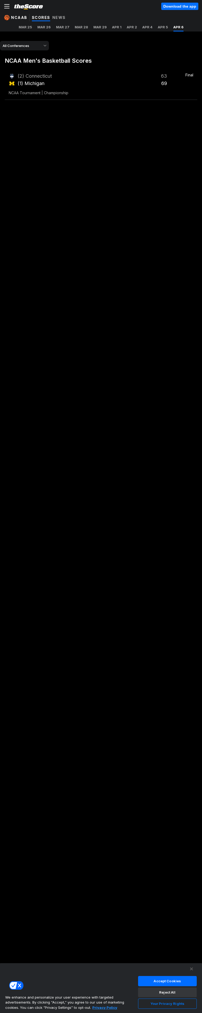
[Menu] (7, 6)
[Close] (191, 968)
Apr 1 (117, 27)
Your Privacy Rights (167, 1003)
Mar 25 (25, 27)
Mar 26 (44, 27)
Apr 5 (163, 27)
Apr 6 (178, 27)
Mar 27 (62, 27)
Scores (41, 17)
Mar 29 (100, 27)
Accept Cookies (167, 981)
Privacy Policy (104, 1007)
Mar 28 (81, 27)
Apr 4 (147, 27)
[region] (101, 988)
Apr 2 (132, 27)
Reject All (167, 992)
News (59, 17)
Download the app (179, 6)
